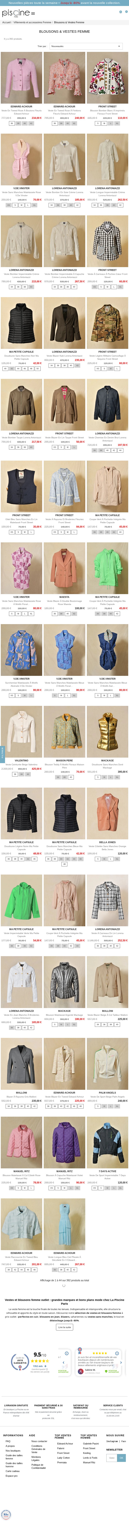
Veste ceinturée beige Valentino (21, 764)
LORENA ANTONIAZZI (64, 188)
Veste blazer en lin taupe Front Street (64, 437)
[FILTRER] (2, 760)
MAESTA (64, 597)
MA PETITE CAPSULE (21, 351)
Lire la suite (64, 1327)
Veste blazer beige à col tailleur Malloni (107, 1015)
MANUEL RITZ (22, 1171)
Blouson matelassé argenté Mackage (64, 1015)
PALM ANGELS (107, 1092)
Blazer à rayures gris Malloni (21, 1096)
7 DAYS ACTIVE (107, 1171)
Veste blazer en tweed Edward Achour (64, 1096)
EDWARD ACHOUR (21, 106)
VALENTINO (21, 760)
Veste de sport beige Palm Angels (107, 1096)
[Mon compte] (112, 13)
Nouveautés (86, 46)
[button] (105, 13)
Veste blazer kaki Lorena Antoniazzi (64, 356)
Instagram (112, 1441)
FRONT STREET (107, 106)
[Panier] (125, 13)
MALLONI (107, 1011)
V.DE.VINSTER (21, 188)
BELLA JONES (107, 842)
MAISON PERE (64, 760)
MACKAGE (107, 760)
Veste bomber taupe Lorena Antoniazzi (21, 437)
